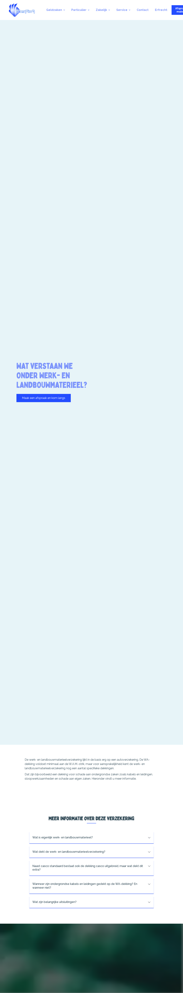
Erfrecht (161, 10)
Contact (143, 10)
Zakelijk (101, 10)
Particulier (78, 10)
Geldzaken (54, 10)
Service (121, 10)
